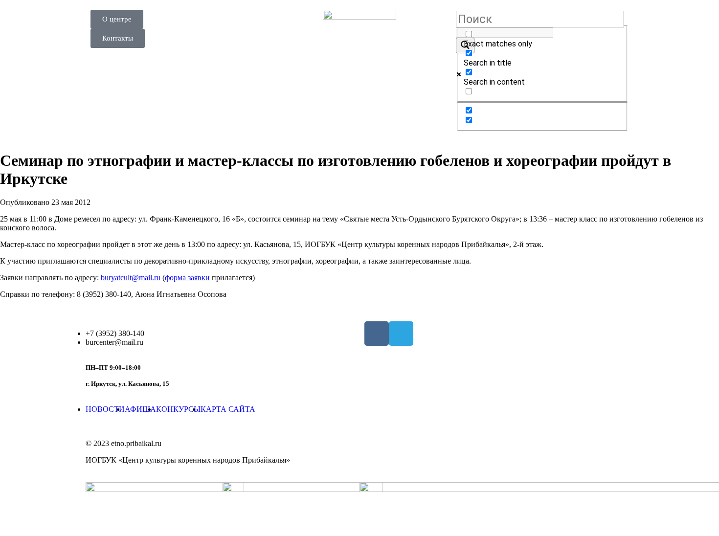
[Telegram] (401, 333)
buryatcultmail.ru (130, 277)
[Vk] (376, 333)
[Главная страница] (359, 46)
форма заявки (187, 277)
